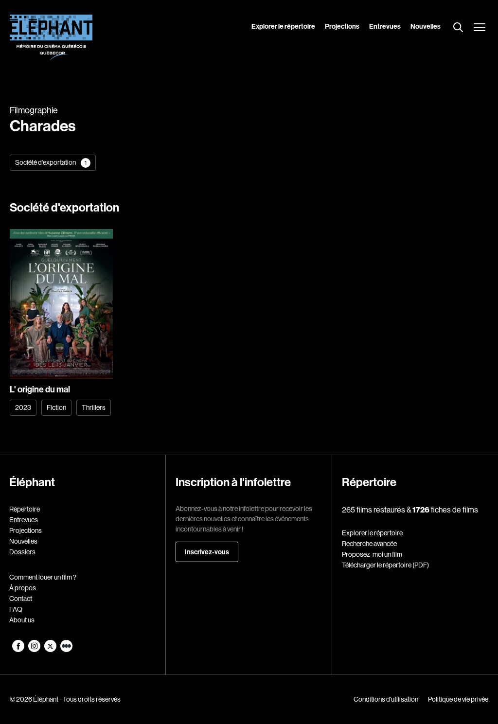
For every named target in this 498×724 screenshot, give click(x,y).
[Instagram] (34, 649)
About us (22, 620)
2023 (23, 407)
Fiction (56, 407)
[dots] (66, 649)
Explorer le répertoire (283, 26)
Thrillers (94, 407)
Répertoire (24, 509)
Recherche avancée (369, 543)
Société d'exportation (51, 162)
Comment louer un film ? (42, 577)
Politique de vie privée (458, 699)
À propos (22, 587)
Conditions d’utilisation (386, 699)
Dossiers (22, 551)
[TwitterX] (50, 649)
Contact (20, 598)
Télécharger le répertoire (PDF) (385, 565)
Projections (342, 26)
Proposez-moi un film (372, 554)
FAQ (15, 609)
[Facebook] (18, 649)
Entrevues (385, 26)
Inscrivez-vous (207, 551)
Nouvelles (425, 26)
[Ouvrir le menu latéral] (479, 28)
